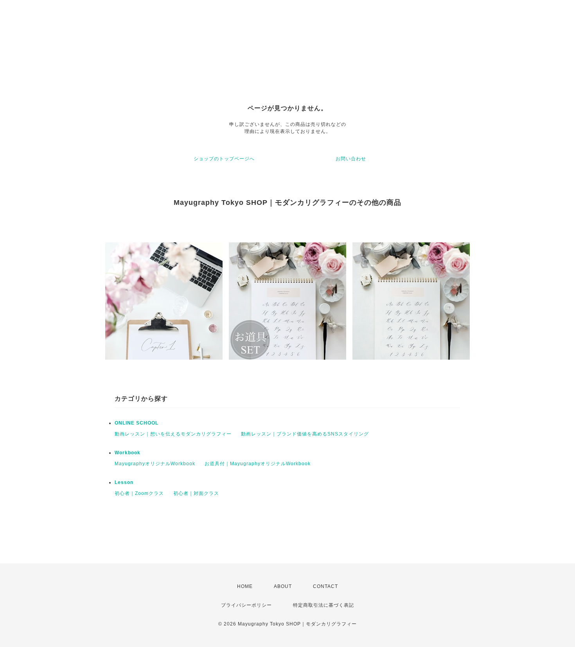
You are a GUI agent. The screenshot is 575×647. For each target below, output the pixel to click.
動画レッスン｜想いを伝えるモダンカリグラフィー (173, 434)
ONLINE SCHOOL (136, 423)
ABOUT (283, 586)
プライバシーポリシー (246, 605)
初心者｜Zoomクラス (139, 493)
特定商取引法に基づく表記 (323, 605)
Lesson (124, 482)
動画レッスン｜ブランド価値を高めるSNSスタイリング (305, 434)
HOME (245, 586)
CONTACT (325, 586)
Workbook (127, 452)
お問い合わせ (351, 158)
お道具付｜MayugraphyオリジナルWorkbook (258, 463)
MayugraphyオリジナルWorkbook (155, 463)
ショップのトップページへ (224, 158)
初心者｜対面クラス (196, 493)
